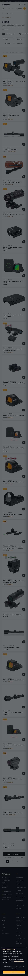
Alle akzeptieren (14, 971)
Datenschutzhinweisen (19, 961)
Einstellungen (14, 968)
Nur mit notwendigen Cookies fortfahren (14, 966)
